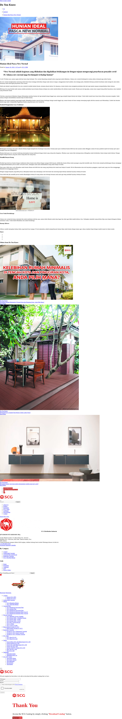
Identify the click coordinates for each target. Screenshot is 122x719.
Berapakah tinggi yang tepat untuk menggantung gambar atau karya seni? (19, 484)
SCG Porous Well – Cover (14, 621)
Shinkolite (6, 652)
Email (1, 680)
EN (4, 492)
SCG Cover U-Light (12, 625)
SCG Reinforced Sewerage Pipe (15, 607)
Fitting (5, 640)
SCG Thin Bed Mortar (9, 557)
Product (5, 506)
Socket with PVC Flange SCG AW (16, 648)
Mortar (5, 601)
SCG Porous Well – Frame (14, 619)
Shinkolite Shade (11, 654)
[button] (0, 500)
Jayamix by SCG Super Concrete (15, 633)
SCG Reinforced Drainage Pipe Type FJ (17, 612)
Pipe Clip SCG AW (12, 649)
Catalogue (6, 510)
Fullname (2, 679)
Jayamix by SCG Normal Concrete (16, 634)
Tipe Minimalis (11, 661)
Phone (1, 682)
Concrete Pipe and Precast (10, 554)
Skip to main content (5, 0)
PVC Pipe (6, 636)
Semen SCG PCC (11, 598)
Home (5, 564)
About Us (5, 504)
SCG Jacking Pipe (11, 609)
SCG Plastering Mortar (13, 603)
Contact (5, 513)
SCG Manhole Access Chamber (15, 616)
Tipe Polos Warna (11, 658)
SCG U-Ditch (10, 624)
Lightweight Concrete (9, 553)
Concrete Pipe (7, 606)
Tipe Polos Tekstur (11, 660)
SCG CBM (25, 67)
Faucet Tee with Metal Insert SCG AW (17, 645)
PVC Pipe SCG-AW (12, 639)
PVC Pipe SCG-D (11, 637)
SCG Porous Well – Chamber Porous (16, 618)
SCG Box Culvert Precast (13, 622)
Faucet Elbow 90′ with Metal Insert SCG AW (19, 642)
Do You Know (4, 300)
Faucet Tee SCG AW (12, 646)
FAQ (4, 568)
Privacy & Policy (18, 684)
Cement (5, 551)
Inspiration (6, 507)
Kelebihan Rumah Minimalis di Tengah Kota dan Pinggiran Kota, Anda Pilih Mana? (22, 302)
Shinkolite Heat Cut (12, 655)
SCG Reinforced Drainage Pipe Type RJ (17, 613)
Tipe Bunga (10, 664)
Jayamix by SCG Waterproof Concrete (17, 631)
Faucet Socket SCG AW (13, 643)
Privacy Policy (7, 570)
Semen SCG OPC (11, 597)
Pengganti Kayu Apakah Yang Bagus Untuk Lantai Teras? (15, 412)
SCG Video (6, 509)
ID (4, 491)
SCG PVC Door (7, 657)
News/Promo (6, 512)
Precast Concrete (7, 615)
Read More (3, 303)
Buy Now (6, 516)
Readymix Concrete (8, 556)
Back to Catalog (17, 718)
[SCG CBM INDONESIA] (6, 498)
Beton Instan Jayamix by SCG (11, 627)
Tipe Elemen (10, 662)
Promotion (6, 565)
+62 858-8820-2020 (5, 543)
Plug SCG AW (10, 651)
